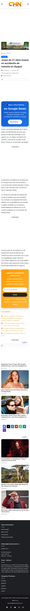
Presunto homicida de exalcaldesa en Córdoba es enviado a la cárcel (13, 329)
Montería (3, 583)
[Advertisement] (15, 26)
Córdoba (8, 53)
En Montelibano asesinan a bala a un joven (13, 334)
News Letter (4, 532)
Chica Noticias (5, 70)
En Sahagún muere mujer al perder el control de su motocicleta (13, 324)
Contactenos (4, 534)
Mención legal (5, 529)
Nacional (3, 588)
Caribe (3, 591)
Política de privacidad (7, 537)
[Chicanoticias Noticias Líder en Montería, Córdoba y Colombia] (15, 4)
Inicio (3, 53)
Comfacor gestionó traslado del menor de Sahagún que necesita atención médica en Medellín (12, 318)
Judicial (3, 586)
